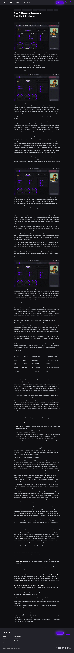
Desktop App (5, 638)
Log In (68, 2)
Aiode (7, 2)
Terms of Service (17, 636)
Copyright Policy (17, 640)
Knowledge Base (6, 644)
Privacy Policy (17, 638)
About (28, 2)
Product (4, 636)
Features (17, 2)
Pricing (23, 2)
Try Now (60, 2)
